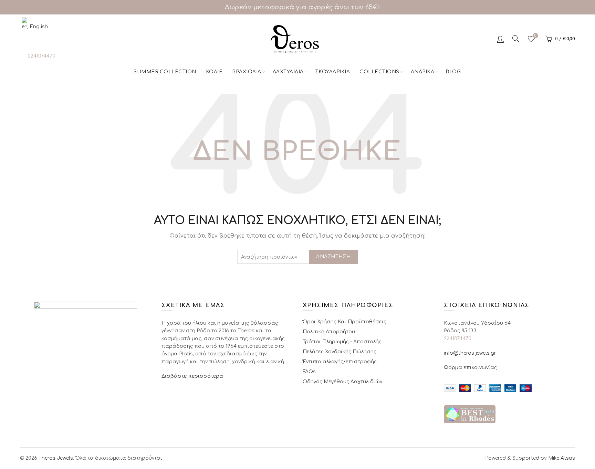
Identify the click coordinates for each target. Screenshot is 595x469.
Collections (379, 71)
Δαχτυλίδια (288, 71)
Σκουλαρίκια (332, 71)
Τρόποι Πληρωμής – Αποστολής (342, 341)
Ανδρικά (423, 71)
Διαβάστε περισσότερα (192, 376)
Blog (453, 71)
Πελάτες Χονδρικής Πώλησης (339, 351)
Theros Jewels (56, 458)
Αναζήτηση (333, 256)
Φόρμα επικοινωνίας (470, 367)
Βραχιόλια (246, 71)
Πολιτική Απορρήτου (329, 331)
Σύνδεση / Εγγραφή (500, 39)
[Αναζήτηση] (515, 38)
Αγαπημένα (535, 36)
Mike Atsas (561, 458)
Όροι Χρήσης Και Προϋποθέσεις (344, 321)
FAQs (309, 371)
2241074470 (41, 56)
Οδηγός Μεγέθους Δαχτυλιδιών (342, 381)
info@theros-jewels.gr (470, 353)
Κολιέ (214, 71)
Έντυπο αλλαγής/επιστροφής (340, 361)
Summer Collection (165, 71)
